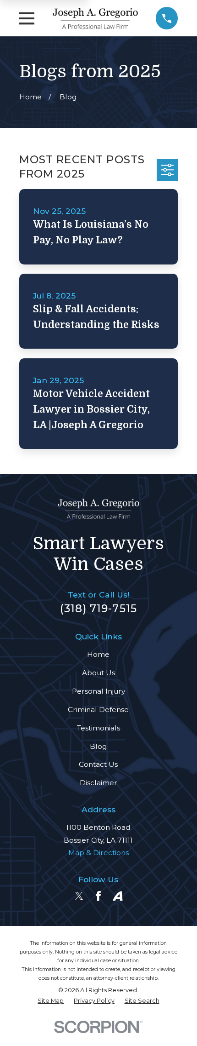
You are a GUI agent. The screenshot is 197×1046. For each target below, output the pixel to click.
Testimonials (98, 728)
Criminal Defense (98, 709)
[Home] (95, 18)
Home (98, 654)
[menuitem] (51, 1001)
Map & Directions (98, 852)
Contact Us (98, 764)
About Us (98, 672)
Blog (98, 746)
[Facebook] (98, 896)
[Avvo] (118, 896)
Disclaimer (98, 782)
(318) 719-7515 (98, 608)
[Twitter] (79, 896)
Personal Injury (98, 691)
